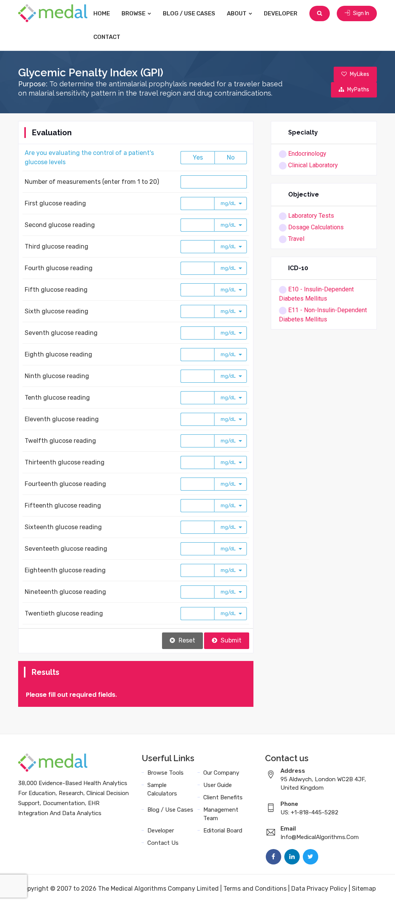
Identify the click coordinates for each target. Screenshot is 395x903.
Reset (186, 640)
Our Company (221, 772)
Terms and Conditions (255, 888)
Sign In (360, 13)
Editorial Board (222, 830)
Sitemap (364, 888)
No (231, 157)
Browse (134, 13)
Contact (106, 37)
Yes (198, 157)
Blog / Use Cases (189, 13)
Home (101, 13)
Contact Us (163, 842)
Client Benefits (223, 797)
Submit (230, 640)
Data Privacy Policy (319, 888)
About (237, 13)
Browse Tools (165, 772)
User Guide (217, 785)
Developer (280, 13)
